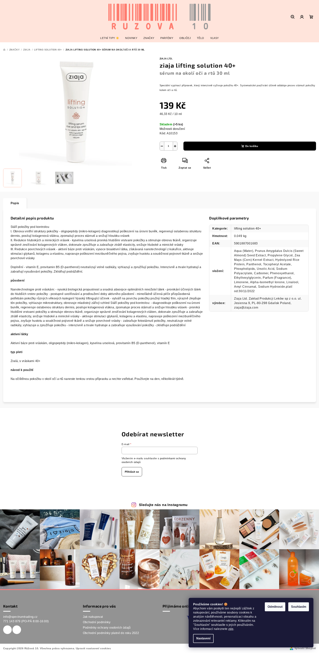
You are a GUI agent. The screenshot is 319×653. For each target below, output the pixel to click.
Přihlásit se (132, 471)
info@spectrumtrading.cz (20, 616)
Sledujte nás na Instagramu (163, 505)
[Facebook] (7, 629)
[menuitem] (109, 38)
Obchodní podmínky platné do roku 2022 (111, 633)
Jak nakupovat (93, 616)
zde (230, 628)
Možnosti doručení (172, 128)
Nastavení (203, 638)
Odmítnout (275, 606)
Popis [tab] (15, 203)
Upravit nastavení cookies (93, 648)
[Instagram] (16, 629)
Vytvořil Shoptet (305, 648)
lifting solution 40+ (247, 228)
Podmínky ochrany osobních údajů (107, 627)
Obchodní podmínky (97, 622)
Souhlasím (298, 606)
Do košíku (251, 146)
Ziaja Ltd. (166, 58)
